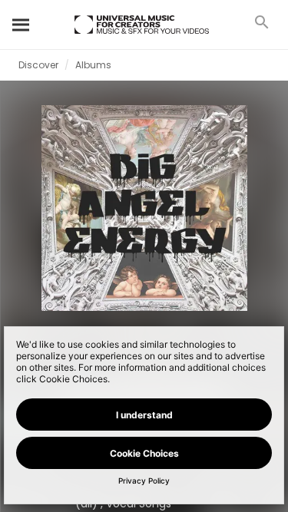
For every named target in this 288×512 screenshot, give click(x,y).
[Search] (21, 24)
